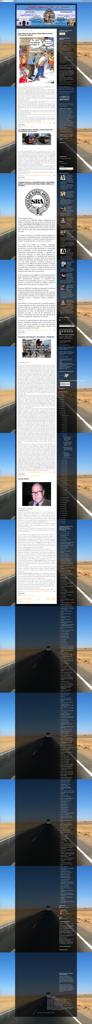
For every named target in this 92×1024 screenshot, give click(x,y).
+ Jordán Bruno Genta (65, 531)
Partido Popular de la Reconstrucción (64, 805)
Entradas (63, 382)
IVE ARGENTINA (64, 712)
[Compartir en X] (21, 125)
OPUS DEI (62, 754)
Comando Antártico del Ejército (66, 606)
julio (63, 504)
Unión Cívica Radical (64, 884)
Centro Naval (63, 589)
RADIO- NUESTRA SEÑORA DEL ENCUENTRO (66, 825)
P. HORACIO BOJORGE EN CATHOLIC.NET (66, 769)
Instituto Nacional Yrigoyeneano (67, 710)
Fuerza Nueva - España (65, 675)
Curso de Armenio (64, 642)
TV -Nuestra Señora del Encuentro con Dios (65, 880)
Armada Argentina (64, 553)
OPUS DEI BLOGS (64, 758)
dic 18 (64, 463)
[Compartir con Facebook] (22, 125)
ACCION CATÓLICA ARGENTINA (64, 536)
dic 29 (64, 420)
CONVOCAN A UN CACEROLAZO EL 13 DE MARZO (70, 219)
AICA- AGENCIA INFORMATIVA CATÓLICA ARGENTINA (67, 543)
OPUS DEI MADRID (64, 761)
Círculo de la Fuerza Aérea (66, 594)
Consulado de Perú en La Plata (66, 630)
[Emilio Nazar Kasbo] (59, 320)
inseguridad (24, 126)
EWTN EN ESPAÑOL (64, 663)
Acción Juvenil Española (65, 539)
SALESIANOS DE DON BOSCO (67, 845)
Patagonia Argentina (64, 809)
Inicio (38, 599)
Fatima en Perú (63, 666)
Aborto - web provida (64, 533)
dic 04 (64, 489)
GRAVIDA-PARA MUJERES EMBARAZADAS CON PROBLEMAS (66, 687)
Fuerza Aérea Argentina (65, 674)
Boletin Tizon (63, 579)
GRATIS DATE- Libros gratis (66, 683)
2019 (62, 401)
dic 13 (64, 473)
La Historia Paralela (64, 720)
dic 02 (64, 493)
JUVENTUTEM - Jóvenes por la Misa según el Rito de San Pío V (67, 717)
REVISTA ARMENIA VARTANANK (64, 839)
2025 (62, 393)
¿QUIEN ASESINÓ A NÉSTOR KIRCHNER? (70, 263)
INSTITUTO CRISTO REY (65, 698)
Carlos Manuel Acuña (26, 476)
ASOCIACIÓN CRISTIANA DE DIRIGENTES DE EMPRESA (66, 563)
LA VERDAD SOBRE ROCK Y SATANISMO (70, 274)
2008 (62, 523)
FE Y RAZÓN (63, 668)
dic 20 (64, 460)
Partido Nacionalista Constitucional (64, 802)
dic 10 (64, 478)
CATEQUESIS (63, 581)
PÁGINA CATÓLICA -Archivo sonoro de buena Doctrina (66, 778)
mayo (63, 508)
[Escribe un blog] (20, 125)
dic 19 (64, 462)
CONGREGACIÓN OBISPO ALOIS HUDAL (66, 622)
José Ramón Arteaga (26, 179)
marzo (63, 511)
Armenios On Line (64, 557)
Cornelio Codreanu (64, 633)
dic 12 (64, 474)
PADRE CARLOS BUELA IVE (66, 771)
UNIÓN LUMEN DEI (64, 886)
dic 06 (64, 485)
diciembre (64, 415)
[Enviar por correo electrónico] (18, 125)
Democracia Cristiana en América (67, 646)
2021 (62, 397)
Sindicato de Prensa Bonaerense (67, 858)
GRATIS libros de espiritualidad (66, 684)
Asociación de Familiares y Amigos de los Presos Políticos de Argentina (67, 574)
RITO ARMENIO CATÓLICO (66, 844)
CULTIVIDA (62, 641)
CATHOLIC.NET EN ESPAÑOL (66, 583)
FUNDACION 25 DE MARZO (66, 677)
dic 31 (64, 417)
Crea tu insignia (62, 321)
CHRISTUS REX (63, 590)
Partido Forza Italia (64, 795)
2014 (62, 410)
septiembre (64, 500)
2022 (62, 395)
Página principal (63, 163)
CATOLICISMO (63, 584)
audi (62, 35)
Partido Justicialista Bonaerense (67, 798)
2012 (62, 414)
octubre (63, 499)
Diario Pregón (64, 911)
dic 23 (64, 431)
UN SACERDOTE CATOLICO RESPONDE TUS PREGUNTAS (67, 882)
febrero (63, 513)
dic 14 (64, 471)
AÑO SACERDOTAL (64, 548)
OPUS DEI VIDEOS (64, 762)
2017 (62, 404)
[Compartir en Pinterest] (24, 125)
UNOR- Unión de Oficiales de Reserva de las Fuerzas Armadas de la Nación (67, 894)
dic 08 (64, 482)
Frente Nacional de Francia (66, 672)
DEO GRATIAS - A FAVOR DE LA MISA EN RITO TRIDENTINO (67, 648)
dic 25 (64, 428)
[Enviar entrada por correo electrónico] (54, 122)
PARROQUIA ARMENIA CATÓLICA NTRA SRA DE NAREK (65, 788)
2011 (62, 517)
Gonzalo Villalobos (31, 595)
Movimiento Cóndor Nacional (66, 740)
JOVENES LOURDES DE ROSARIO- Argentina (65, 714)
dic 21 (64, 435)
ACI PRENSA (63, 540)
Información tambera (64, 694)
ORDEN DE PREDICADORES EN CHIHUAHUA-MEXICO (66, 766)
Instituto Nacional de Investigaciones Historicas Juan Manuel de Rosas (67, 705)
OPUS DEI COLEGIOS (65, 759)
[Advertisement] (75, 961)
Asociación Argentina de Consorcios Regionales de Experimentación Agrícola (65, 559)
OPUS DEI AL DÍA (64, 756)
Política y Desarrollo (64, 814)
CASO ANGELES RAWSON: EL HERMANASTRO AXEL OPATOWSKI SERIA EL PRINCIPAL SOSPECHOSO (67, 289)
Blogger (53, 1012)
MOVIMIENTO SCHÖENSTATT (67, 747)
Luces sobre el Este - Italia (66, 729)
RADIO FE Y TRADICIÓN (65, 823)
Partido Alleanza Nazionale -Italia (67, 790)
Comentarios (64, 385)
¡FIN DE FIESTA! (23, 479)
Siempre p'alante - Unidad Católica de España (65, 856)
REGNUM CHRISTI (64, 835)
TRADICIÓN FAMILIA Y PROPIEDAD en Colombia (65, 872)
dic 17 (64, 465)
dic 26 (64, 426)
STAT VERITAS (63, 866)
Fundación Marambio (64, 681)
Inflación (38, 476)
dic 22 (64, 433)
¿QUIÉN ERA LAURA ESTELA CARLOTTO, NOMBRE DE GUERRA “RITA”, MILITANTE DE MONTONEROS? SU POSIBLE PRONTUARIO (67, 179)
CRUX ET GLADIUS (64, 638)
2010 (62, 519)
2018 (62, 403)
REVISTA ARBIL (63, 836)
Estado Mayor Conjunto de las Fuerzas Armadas (66, 661)
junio (63, 506)
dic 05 (64, 487)
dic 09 (64, 480)
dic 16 (64, 467)
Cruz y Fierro (63, 639)
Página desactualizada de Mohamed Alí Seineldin (65, 780)
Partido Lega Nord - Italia (65, 800)
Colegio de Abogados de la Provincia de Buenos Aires (66, 604)
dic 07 (64, 484)
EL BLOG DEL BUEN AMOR (66, 654)
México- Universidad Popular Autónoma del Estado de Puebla (67, 738)
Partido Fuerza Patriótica (65, 796)
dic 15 (64, 469)
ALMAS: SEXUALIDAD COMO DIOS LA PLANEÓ (66, 546)
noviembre (64, 497)
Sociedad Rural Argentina (65, 862)
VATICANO (62, 899)
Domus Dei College (66, 913)
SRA (23, 334)
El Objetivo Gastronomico (65, 158)
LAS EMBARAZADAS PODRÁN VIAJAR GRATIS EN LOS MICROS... (67, 444)
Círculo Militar (63, 596)
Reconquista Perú (64, 827)
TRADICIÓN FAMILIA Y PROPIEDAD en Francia (65, 877)
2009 (62, 521)
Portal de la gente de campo (66, 816)
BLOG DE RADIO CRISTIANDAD (64, 578)
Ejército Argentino (64, 653)
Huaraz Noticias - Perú (65, 693)
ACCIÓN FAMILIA (64, 537)
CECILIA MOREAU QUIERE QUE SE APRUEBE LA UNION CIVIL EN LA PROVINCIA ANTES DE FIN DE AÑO (67, 195)
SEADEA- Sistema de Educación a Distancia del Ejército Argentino (67, 853)
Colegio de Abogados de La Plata (67, 602)
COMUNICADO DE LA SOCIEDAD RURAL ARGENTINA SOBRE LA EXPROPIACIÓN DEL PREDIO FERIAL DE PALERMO (36, 184)
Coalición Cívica (63, 598)
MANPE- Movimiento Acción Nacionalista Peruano (66, 731)
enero (63, 515)
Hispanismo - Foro (64, 691)
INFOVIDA (62, 696)
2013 (62, 412)
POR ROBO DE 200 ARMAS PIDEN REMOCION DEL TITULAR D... (67, 439)
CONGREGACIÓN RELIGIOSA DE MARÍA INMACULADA (66, 625)
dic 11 (64, 476)
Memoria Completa (64, 733)
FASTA (61, 664)
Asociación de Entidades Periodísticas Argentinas (65, 571)
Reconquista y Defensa (65, 829)
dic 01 (64, 494)
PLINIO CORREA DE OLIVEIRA (67, 813)
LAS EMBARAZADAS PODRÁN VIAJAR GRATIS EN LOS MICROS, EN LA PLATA (35, 130)
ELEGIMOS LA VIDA (64, 659)
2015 (62, 408)
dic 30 (64, 419)
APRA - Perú (63, 549)
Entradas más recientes (25, 599)
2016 (62, 406)
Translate (70, 170)
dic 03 (64, 491)
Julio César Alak (31, 126)
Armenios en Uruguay (64, 555)
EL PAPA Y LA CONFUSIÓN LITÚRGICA (69, 207)
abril (63, 510)
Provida (33, 179)
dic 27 (64, 424)
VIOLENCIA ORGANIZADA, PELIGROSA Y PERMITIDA (36, 337)
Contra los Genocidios (65, 631)
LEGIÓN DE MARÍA (64, 722)
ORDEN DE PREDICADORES (66, 764)
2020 (62, 399)
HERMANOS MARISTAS (65, 690)
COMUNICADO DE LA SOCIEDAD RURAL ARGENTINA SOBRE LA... (68, 449)
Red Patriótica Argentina (65, 830)
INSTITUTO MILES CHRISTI (66, 702)
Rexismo (62, 842)
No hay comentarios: (47, 122)
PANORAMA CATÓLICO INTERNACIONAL (65, 785)
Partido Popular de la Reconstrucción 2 (64, 808)
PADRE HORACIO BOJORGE (66, 773)
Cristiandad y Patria (64, 634)
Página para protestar (64, 782)
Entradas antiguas (50, 599)
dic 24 (64, 430)
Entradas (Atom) (27, 601)
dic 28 (64, 422)
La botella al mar (63, 719)
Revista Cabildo (63, 840)
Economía (34, 476)
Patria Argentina (63, 811)
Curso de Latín (63, 644)
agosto (63, 502)
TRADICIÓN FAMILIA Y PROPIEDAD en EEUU (65, 874)
